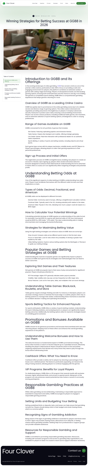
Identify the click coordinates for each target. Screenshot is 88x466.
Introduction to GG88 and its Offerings (11, 81)
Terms (79, 461)
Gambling (53, 16)
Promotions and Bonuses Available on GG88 (12, 94)
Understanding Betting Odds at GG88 (12, 85)
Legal (84, 461)
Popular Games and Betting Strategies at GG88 (11, 89)
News (59, 456)
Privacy (75, 461)
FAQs (64, 456)
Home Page (51, 456)
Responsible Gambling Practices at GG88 (12, 98)
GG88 (59, 86)
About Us (70, 461)
